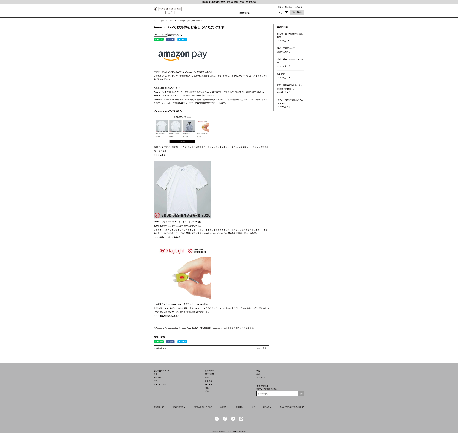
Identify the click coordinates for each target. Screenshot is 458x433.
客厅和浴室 (209, 371)
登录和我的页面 (160, 371)
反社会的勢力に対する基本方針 (291, 407)
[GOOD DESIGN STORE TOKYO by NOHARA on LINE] (241, 420)
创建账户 (288, 7)
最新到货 (157, 377)
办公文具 (208, 381)
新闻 (162, 21)
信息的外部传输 (177, 407)
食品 (207, 377)
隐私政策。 (157, 407)
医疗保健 (208, 384)
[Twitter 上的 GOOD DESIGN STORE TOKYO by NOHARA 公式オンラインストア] (217, 420)
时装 (207, 388)
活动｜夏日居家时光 (286, 48)
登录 (279, 7)
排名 (155, 381)
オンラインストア (161, 35)
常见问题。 (240, 407)
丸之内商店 (260, 377)
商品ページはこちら (169, 237)
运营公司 (266, 407)
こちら (163, 155)
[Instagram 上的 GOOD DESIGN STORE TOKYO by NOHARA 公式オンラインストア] (233, 420)
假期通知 (281, 74)
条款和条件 (224, 407)
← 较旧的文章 (160, 348)
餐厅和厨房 (209, 374)
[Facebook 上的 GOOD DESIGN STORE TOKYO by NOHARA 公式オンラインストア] (225, 420)
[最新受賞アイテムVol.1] (182, 143)
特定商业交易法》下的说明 (203, 407)
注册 (301, 394)
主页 (155, 21)
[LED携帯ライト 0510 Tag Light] (182, 300)
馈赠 (155, 374)
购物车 (299, 12)
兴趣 (207, 391)
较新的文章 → (263, 348)
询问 (253, 407)
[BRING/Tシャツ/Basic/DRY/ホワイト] (182, 218)
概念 (258, 374)
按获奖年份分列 (160, 384)
